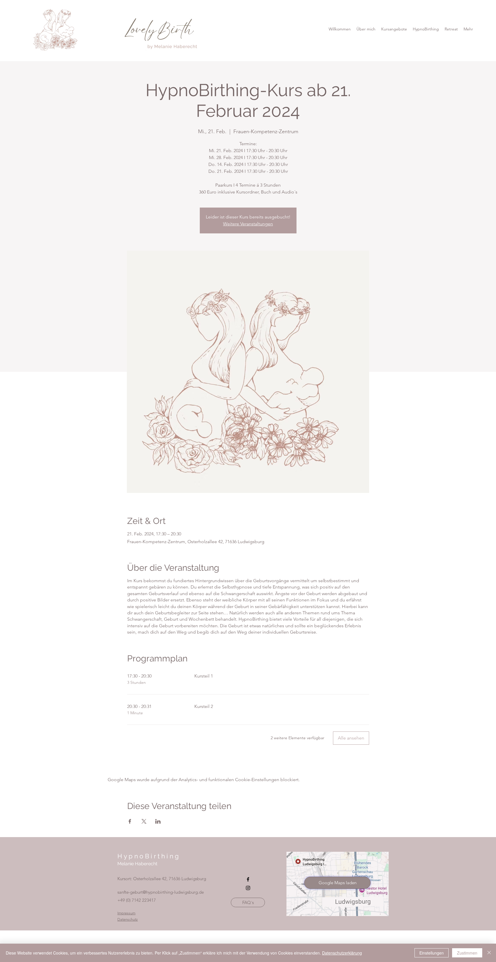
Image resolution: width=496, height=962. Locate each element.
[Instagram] (248, 888)
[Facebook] (248, 879)
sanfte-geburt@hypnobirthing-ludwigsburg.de (160, 892)
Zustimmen (467, 953)
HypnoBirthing (149, 856)
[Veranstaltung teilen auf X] (144, 821)
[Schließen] (489, 952)
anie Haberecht (141, 863)
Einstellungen (431, 953)
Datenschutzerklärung (342, 953)
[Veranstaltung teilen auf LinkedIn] (158, 821)
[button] (426, 29)
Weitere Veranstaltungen (248, 224)
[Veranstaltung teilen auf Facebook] (130, 821)
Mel (121, 863)
